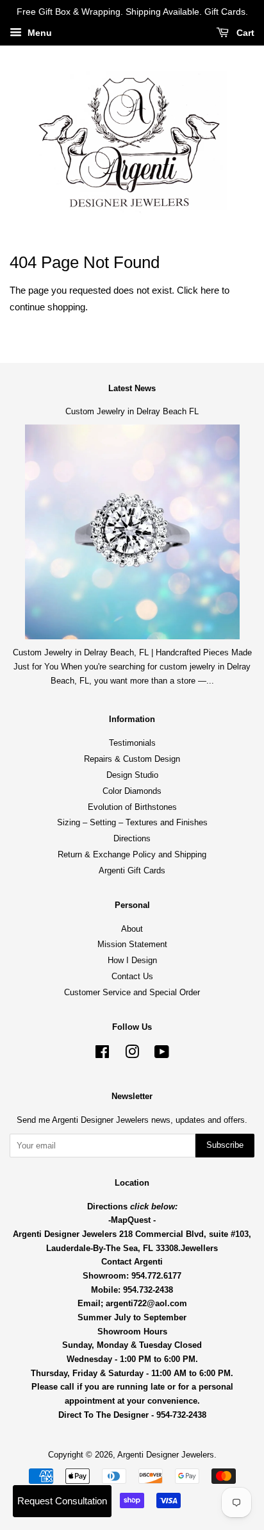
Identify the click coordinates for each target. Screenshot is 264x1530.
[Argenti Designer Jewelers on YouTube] (161, 1054)
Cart (244, 33)
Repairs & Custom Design (132, 759)
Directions (132, 838)
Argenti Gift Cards (132, 870)
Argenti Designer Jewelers (165, 1454)
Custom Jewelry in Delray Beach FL (132, 411)
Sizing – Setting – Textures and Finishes (132, 822)
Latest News (132, 388)
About (132, 929)
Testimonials (132, 743)
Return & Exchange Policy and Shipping (132, 854)
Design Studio (132, 775)
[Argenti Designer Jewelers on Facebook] (102, 1054)
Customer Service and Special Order (132, 992)
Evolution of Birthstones (132, 807)
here (210, 290)
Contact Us (132, 976)
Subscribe (224, 1145)
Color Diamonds (132, 791)
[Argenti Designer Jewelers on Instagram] (132, 1054)
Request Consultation (62, 1500)
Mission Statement (132, 944)
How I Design (132, 960)
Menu (38, 33)
